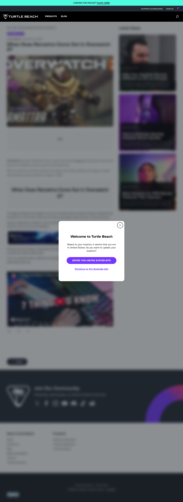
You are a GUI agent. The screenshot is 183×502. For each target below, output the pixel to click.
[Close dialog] (120, 225)
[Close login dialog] (118, 317)
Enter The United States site (91, 260)
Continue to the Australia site (91, 269)
